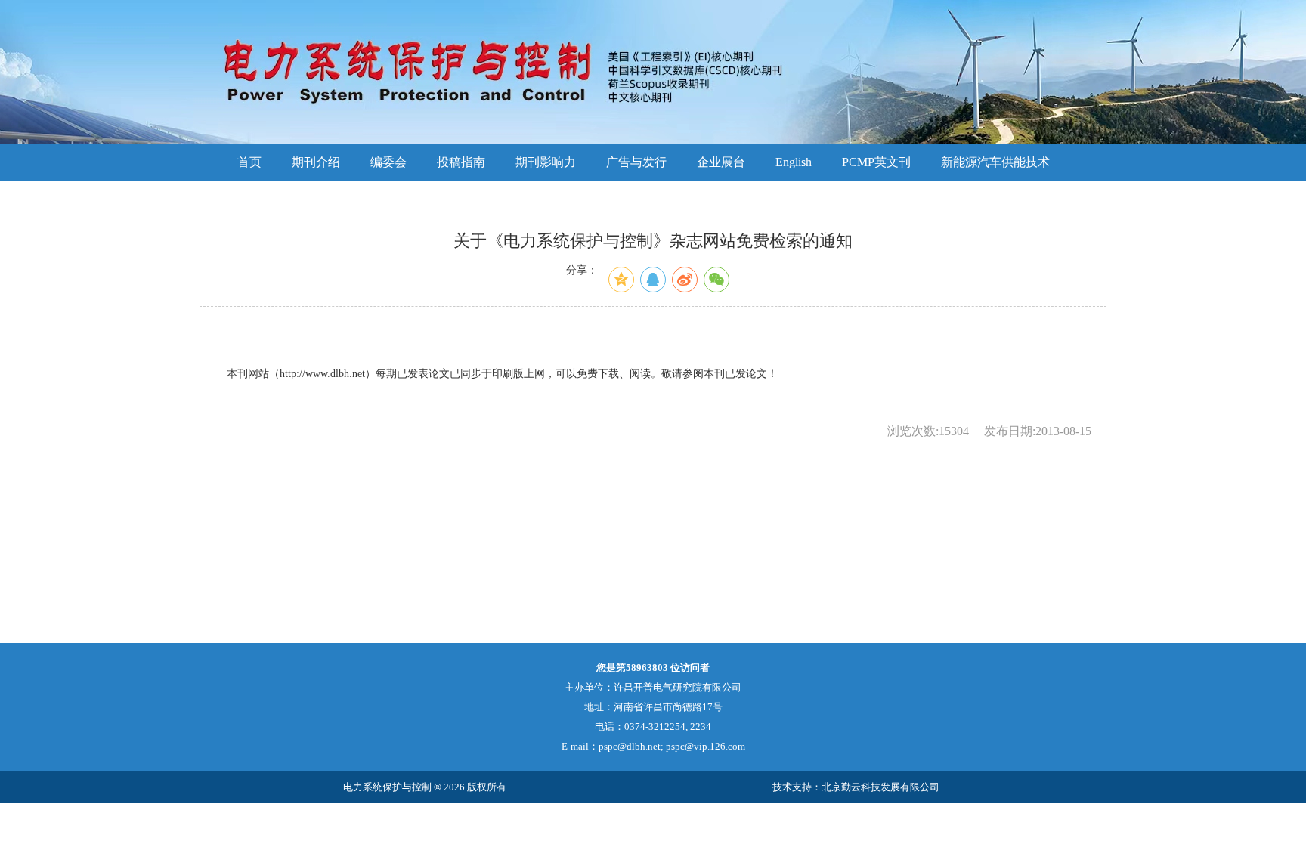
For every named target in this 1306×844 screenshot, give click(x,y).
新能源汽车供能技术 (995, 162)
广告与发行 (636, 162)
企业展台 (721, 162)
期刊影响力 (545, 162)
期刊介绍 (316, 162)
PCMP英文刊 (876, 162)
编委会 (388, 162)
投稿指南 (461, 162)
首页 (249, 162)
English (793, 162)
